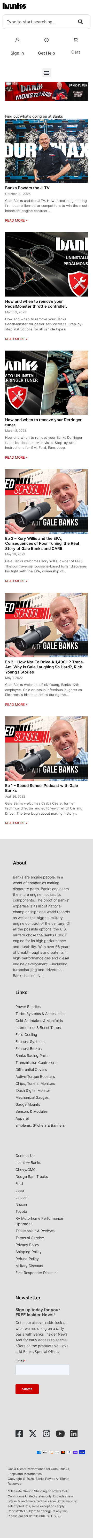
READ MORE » (16, 220)
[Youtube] (60, 1433)
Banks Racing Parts (32, 1055)
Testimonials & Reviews (35, 1231)
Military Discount (29, 1265)
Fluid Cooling (26, 1034)
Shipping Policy (29, 1251)
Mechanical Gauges (32, 1097)
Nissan (21, 1204)
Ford (19, 1183)
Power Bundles (28, 1006)
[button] (46, 72)
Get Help (46, 53)
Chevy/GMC (26, 1169)
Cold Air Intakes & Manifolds (39, 1020)
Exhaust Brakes (29, 1048)
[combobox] (46, 21)
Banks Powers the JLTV (27, 187)
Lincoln (21, 1197)
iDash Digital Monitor (33, 1090)
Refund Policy (27, 1258)
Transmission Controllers (36, 1062)
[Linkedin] (74, 1433)
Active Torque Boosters (35, 1076)
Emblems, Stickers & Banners (40, 1125)
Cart (75, 52)
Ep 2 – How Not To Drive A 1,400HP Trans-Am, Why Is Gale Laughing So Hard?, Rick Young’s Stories (44, 667)
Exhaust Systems (30, 1041)
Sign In (17, 53)
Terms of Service (30, 1238)
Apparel (22, 1118)
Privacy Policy (27, 1244)
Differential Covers (31, 1069)
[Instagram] (46, 1433)
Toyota (21, 1211)
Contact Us (25, 1155)
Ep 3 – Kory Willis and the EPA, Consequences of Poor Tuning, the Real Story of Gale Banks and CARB (42, 543)
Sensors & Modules (32, 1111)
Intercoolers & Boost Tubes (38, 1027)
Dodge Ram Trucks (32, 1176)
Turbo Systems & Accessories (40, 1013)
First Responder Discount (37, 1272)
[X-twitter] (33, 1433)
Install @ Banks (28, 1162)
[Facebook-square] (19, 1433)
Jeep (20, 1190)
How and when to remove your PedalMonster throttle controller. (36, 304)
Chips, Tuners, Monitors (35, 1083)
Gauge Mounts (28, 1104)
